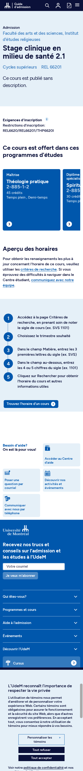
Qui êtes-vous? (15, 596)
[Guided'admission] (41, 530)
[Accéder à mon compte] (58, 5)
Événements (12, 636)
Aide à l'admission (17, 623)
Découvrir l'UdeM (16, 649)
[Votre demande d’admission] (68, 5)
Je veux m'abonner (20, 576)
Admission (11, 27)
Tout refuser (41, 750)
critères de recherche (39, 269)
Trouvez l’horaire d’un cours (28, 404)
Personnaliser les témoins (44, 740)
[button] (77, 5)
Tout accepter (41, 758)
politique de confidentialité (44, 768)
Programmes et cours (19, 610)
